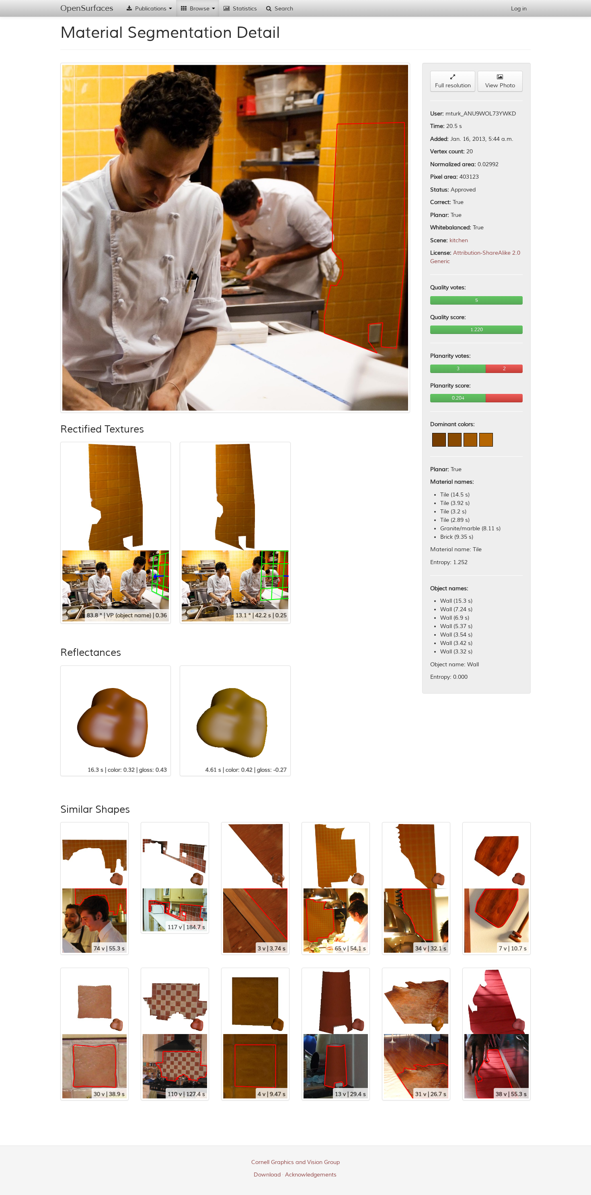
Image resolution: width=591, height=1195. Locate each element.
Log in (519, 8)
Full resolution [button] (453, 85)
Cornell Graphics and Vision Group (295, 1162)
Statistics (244, 8)
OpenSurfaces (86, 8)
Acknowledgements (311, 1174)
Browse (199, 8)
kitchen (458, 240)
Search (283, 8)
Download (267, 1174)
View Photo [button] (500, 85)
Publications (150, 8)
